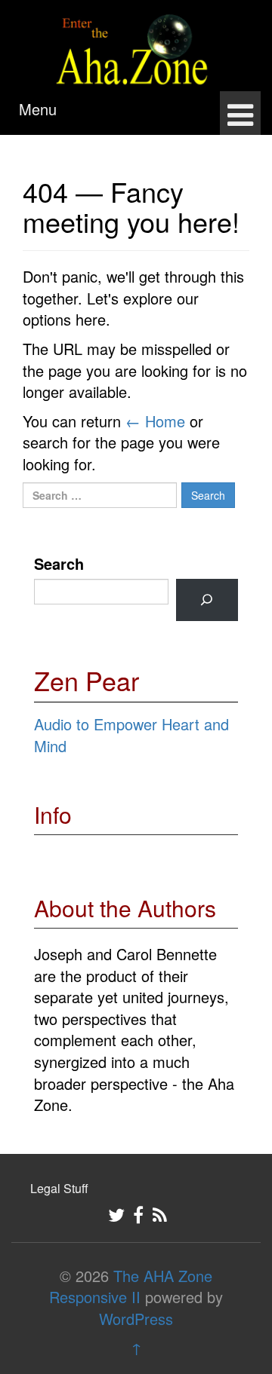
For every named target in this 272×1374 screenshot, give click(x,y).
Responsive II (95, 1297)
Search (59, 563)
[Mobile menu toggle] (240, 113)
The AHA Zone (162, 1276)
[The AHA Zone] (136, 43)
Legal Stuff (59, 1188)
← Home (155, 421)
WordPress (136, 1319)
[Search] (207, 600)
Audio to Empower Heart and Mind (131, 735)
